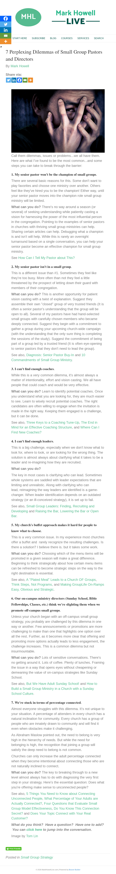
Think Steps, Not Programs (31, 584)
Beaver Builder (74, 870)
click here (34, 830)
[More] (30, 80)
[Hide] (1, 47)
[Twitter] (8, 80)
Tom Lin (32, 836)
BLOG (53, 38)
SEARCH (99, 38)
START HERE (19, 38)
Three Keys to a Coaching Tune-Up (52, 422)
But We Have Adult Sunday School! (52, 684)
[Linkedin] (13, 80)
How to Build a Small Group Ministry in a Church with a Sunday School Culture (54, 689)
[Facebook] (19, 80)
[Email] (24, 80)
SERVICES (83, 38)
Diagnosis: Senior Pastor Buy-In (50, 355)
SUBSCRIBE (38, 38)
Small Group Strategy (37, 857)
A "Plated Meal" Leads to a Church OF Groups (61, 580)
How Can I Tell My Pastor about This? (46, 258)
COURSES (67, 38)
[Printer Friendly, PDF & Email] (14, 848)
